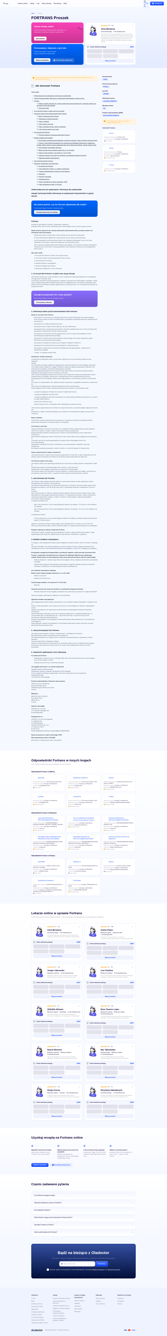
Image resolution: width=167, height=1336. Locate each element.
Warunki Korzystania (114, 1269)
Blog (65, 3)
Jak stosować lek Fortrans (42, 132)
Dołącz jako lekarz (37, 1306)
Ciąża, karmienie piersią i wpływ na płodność (52, 126)
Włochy (119, 1304)
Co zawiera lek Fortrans (46, 166)
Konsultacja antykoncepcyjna (58, 1312)
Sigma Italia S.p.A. (115, 155)
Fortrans (36, 101)
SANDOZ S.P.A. (78, 785)
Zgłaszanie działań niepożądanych (49, 158)
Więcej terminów (110, 61)
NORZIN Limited (43, 871)
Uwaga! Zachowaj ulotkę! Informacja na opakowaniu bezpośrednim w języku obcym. (59, 98)
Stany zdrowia (46, 3)
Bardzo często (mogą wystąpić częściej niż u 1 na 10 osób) (56, 150)
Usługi (32, 3)
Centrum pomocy (37, 1304)
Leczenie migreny (58, 1316)
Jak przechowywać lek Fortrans (43, 161)
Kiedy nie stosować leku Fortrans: (49, 116)
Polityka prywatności (38, 1312)
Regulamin (34, 1309)
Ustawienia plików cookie (39, 1323)
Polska (105, 79)
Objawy (98, 1301)
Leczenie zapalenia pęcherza (59, 1302)
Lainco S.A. (42, 828)
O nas (33, 1298)
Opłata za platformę (37, 1320)
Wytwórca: (42, 174)
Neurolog (77, 1311)
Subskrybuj (101, 1264)
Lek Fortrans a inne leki (46, 124)
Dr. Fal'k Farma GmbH (80, 871)
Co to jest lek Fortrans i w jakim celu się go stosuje (49, 111)
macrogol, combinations (109, 101)
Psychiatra (77, 1306)
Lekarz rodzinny (79, 1300)
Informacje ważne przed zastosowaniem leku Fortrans (50, 113)
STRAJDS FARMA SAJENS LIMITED (119, 869)
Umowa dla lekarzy (37, 1317)
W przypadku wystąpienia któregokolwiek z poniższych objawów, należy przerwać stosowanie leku (67, 140)
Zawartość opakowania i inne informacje (46, 163)
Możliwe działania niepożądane (43, 138)
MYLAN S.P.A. (78, 804)
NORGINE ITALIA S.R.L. (116, 787)
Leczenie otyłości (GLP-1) (61, 1306)
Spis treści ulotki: (44, 108)
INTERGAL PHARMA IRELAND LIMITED (120, 802)
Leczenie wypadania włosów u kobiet (59, 1319)
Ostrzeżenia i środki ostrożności (48, 119)
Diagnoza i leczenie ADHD (61, 1308)
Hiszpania (120, 1298)
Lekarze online (22, 3)
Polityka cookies (36, 1314)
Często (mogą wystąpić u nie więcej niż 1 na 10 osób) (55, 153)
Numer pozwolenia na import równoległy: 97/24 (53, 182)
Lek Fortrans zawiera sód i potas (49, 129)
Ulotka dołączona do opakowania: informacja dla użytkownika (52, 96)
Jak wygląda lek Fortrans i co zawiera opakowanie (54, 169)
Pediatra (77, 1303)
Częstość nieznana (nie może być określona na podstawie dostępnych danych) (62, 155)
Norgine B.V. (113, 828)
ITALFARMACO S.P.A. (44, 785)
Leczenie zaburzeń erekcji (61, 1298)
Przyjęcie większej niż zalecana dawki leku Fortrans (54, 135)
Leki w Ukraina (100, 1304)
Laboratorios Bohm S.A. (81, 825)
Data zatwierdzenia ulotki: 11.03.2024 (50, 184)
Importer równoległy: (45, 176)
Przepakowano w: (44, 179)
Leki (38, 3)
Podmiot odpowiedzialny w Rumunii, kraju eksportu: (54, 171)
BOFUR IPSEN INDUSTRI (81, 890)
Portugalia (120, 1301)
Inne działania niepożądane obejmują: (50, 147)
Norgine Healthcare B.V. (116, 847)
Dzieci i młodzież (44, 121)
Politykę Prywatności (98, 1269)
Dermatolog (78, 1309)
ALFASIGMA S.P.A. (44, 802)
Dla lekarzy (57, 3)
